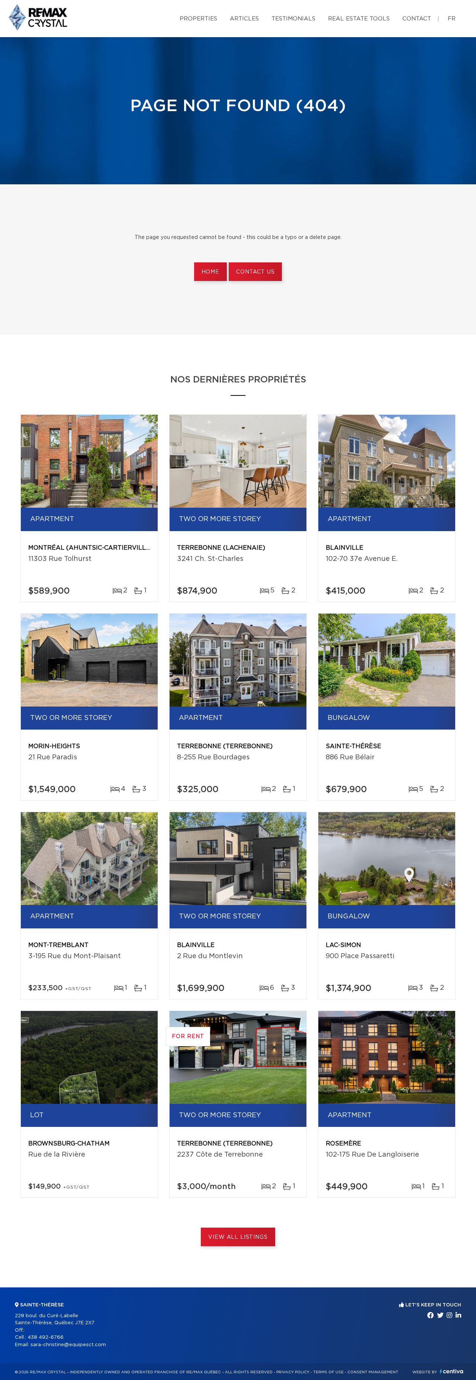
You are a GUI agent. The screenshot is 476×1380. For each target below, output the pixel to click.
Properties (198, 19)
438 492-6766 (46, 1337)
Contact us (255, 272)
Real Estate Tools (359, 19)
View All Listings (237, 1237)
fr (452, 19)
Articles (244, 19)
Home (210, 272)
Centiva (451, 1371)
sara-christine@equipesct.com (68, 1344)
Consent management (372, 1372)
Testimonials (293, 19)
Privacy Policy (292, 1372)
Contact (416, 19)
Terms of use (328, 1372)
